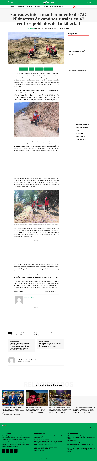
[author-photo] (3, 414)
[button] (90, 2)
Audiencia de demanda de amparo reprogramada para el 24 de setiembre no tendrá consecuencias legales (78, 52)
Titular (36, 334)
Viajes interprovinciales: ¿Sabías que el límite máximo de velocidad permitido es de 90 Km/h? (50, 344)
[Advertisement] (36, 165)
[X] (11, 451)
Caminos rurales (31, 332)
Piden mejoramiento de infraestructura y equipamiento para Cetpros (46, 447)
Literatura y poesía (39, 439)
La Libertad (48, 332)
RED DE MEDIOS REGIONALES (40, 444)
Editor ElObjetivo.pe (50, 28)
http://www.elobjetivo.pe (24, 361)
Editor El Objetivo (55, 412)
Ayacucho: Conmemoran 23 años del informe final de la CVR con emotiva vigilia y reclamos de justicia (60, 409)
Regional (36, 450)
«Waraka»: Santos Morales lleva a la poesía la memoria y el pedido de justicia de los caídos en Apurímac (84, 409)
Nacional (31, 28)
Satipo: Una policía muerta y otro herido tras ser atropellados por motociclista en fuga (48, 442)
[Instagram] (7, 451)
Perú (31, 334)
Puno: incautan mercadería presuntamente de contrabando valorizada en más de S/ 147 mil (77, 70)
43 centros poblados (19, 332)
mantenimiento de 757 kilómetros (18, 334)
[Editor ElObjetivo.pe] (11, 360)
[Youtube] (16, 451)
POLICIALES (68, 446)
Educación (69, 440)
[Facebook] (3, 451)
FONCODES (41, 332)
